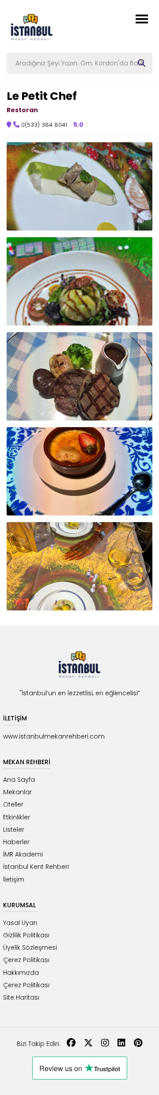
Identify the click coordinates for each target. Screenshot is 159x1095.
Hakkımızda (21, 972)
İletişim (13, 879)
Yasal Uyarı (20, 922)
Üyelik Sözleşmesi (30, 947)
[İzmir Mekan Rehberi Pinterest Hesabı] (138, 1043)
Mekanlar (17, 792)
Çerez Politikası (26, 959)
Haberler (16, 841)
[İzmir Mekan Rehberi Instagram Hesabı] (105, 1043)
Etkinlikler (16, 817)
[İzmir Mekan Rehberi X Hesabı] (88, 1043)
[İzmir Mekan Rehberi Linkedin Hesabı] (121, 1043)
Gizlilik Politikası (26, 935)
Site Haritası (21, 997)
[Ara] (141, 63)
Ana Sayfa (19, 779)
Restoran (22, 110)
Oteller (13, 804)
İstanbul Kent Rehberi (36, 866)
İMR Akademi (23, 854)
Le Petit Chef (42, 96)
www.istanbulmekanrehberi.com (54, 736)
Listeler (13, 829)
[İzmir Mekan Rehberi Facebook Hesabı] (71, 1043)
